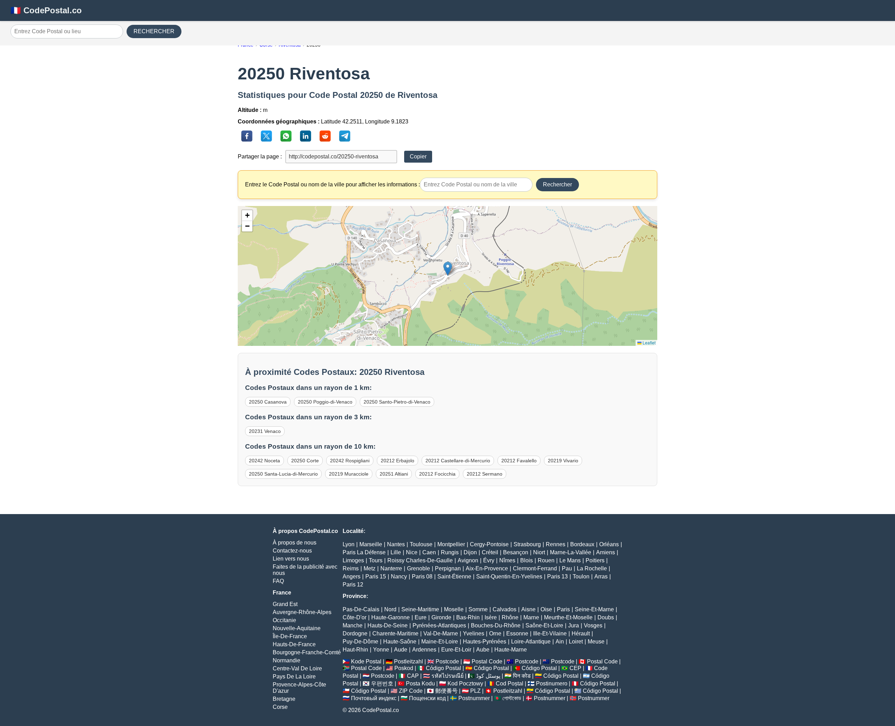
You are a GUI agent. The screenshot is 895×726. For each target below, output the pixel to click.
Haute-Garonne (390, 617)
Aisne (528, 609)
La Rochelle (592, 568)
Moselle (454, 609)
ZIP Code (411, 691)
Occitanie (284, 620)
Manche (353, 625)
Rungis (450, 552)
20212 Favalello (519, 460)
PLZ (475, 691)
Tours (375, 560)
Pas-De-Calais (361, 609)
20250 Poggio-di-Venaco (325, 402)
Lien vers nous (291, 559)
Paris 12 (353, 585)
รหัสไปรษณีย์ (447, 676)
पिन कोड (522, 676)
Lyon (349, 544)
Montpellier (451, 544)
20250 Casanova (268, 402)
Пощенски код (427, 698)
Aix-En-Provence (487, 568)
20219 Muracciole (348, 474)
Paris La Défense (364, 552)
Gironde (441, 617)
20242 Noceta (264, 460)
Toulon (581, 576)
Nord (390, 609)
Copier (418, 156)
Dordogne (355, 633)
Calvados (504, 609)
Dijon (470, 552)
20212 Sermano (484, 474)
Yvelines (473, 633)
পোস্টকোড (511, 698)
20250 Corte (305, 460)
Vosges (593, 625)
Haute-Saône (399, 642)
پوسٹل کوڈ (488, 676)
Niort (539, 552)
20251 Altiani (394, 474)
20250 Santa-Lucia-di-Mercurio (283, 474)
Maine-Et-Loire (439, 642)
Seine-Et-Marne (594, 609)
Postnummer (474, 698)
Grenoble (418, 568)
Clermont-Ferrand (535, 568)
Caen (429, 552)
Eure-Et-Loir (456, 650)
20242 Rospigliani (350, 460)
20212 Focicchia (437, 474)
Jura (573, 625)
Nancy (399, 576)
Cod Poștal (509, 683)
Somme (478, 609)
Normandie (286, 660)
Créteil (490, 552)
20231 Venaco (265, 431)
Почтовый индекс (373, 698)
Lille (396, 552)
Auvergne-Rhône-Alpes (302, 612)
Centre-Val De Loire (297, 668)
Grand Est (285, 604)
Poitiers (595, 560)
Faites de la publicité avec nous (305, 570)
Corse (280, 707)
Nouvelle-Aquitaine (297, 628)
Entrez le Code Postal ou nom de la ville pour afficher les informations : (332, 184)
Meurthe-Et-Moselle (568, 617)
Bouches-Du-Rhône (496, 625)
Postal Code (487, 661)
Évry (488, 560)
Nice (411, 552)
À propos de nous (294, 543)
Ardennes (424, 650)
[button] (447, 269)
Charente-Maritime (395, 633)
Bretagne (284, 699)
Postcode (447, 661)
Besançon (515, 552)
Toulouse (421, 544)
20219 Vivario (563, 460)
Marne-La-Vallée (570, 552)
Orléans (609, 544)
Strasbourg (527, 544)
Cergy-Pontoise (489, 544)
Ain (560, 642)
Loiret (576, 642)
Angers (351, 576)
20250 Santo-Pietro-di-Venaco (397, 402)
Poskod (403, 668)
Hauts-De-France (294, 644)
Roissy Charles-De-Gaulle (420, 560)
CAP (413, 676)
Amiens (605, 552)
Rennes (555, 544)
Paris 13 (557, 576)
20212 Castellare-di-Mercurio (457, 460)
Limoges (353, 560)
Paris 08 (422, 576)
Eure (421, 617)
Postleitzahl (408, 661)
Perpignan (448, 568)
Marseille (370, 544)
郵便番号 (446, 691)
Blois (526, 560)
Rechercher (557, 184)
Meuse (596, 642)
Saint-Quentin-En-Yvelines (509, 576)
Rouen (546, 560)
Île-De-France (290, 636)
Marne (531, 617)
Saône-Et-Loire (544, 625)
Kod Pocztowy (465, 683)
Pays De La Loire (294, 676)
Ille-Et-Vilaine (550, 633)
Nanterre (391, 568)
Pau (567, 568)
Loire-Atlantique (531, 642)
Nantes (396, 544)
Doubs (605, 617)
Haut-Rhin (355, 650)
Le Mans (570, 560)
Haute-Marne (510, 650)
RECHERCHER (154, 31)
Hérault (581, 633)
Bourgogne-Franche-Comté (307, 652)
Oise (546, 609)
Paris (563, 609)
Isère (491, 617)
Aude (400, 650)
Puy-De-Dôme (360, 642)
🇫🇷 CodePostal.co (46, 10)
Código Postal (443, 668)
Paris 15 (375, 576)
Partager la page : (260, 156)
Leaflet (649, 343)
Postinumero (551, 683)
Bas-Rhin (468, 617)
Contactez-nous (292, 551)
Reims (351, 568)
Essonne (517, 633)
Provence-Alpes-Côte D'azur (299, 688)
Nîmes (507, 560)
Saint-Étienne (454, 576)
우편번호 (382, 683)
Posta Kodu (420, 683)
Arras (601, 576)
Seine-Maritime (420, 609)
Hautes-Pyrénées (484, 642)
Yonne (381, 650)
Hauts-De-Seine (387, 625)
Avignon (468, 560)
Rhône (510, 617)
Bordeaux (582, 544)
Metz (369, 568)
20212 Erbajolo (397, 460)
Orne (495, 633)
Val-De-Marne (440, 633)
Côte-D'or (354, 617)
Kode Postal (366, 661)
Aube (482, 650)
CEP (575, 668)
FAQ (278, 581)
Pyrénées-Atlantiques (439, 625)
